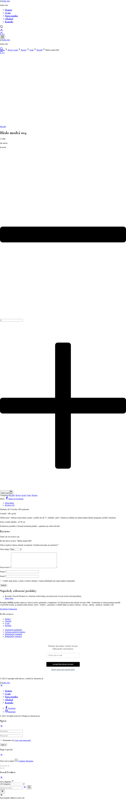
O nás (8, 12)
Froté (32, 50)
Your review (5, 567)
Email (3, 576)
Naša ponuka (11, 15)
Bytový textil (13, 50)
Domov (8, 9)
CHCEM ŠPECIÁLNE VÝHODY (63, 664)
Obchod (9, 18)
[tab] (65, 503)
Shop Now (9, 598)
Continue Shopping (25, 761)
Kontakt (9, 21)
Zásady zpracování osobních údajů (63, 669)
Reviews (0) (9, 505)
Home (2, 50)
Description (9, 503)
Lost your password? (23, 740)
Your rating (5, 549)
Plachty (24, 50)
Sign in (3, 745)
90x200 (39, 50)
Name (3, 572)
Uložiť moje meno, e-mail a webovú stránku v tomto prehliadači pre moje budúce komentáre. (39, 581)
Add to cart (5, 493)
